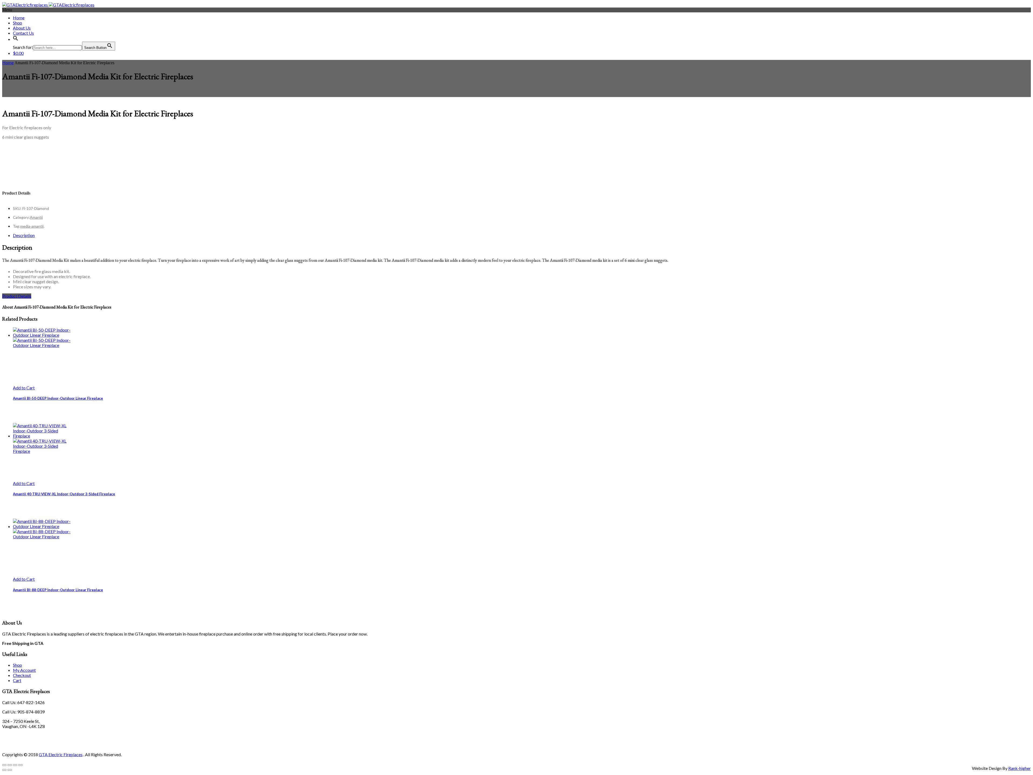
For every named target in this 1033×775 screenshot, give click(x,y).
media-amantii (32, 226)
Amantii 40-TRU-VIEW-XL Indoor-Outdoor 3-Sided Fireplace (64, 494)
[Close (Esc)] (20, 765)
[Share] (15, 765)
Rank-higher (1019, 768)
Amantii (36, 217)
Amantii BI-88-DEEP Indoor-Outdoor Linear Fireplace (58, 590)
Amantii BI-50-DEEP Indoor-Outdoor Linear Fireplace (58, 398)
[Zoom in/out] (4, 765)
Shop (17, 22)
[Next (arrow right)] (10, 770)
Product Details (16, 296)
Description (24, 235)
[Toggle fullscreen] (10, 765)
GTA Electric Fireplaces (61, 754)
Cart (17, 680)
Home (18, 17)
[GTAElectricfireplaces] (48, 4)
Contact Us (23, 32)
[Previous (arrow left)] (4, 770)
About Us (22, 27)
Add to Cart (24, 387)
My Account (24, 670)
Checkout (22, 675)
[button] (15, 39)
